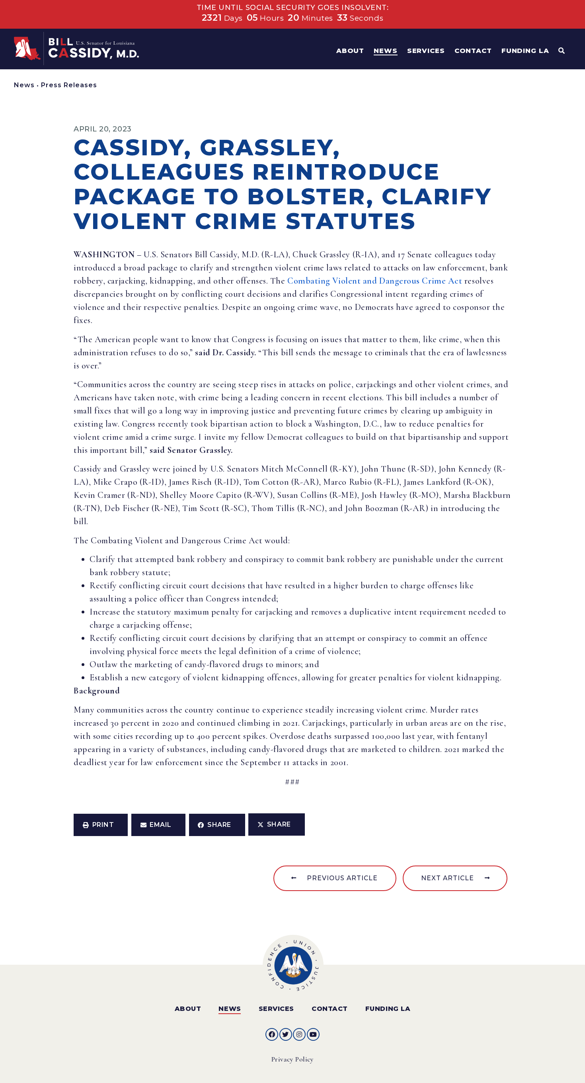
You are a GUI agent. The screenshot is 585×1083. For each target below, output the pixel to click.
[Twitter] (285, 1034)
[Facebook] (271, 1034)
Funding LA (387, 1008)
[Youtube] (313, 1034)
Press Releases (69, 85)
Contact (330, 1008)
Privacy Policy (292, 1059)
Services (276, 1008)
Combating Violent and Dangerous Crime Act (374, 281)
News (24, 85)
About (188, 1008)
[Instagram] (299, 1034)
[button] (101, 825)
